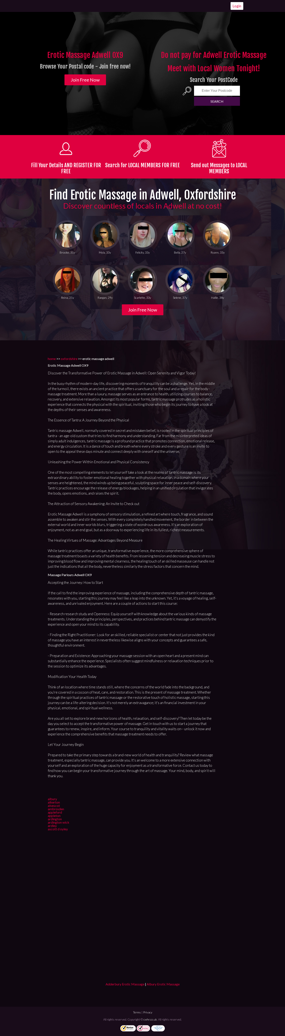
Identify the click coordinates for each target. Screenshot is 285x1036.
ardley (52, 826)
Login (237, 6)
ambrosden (56, 809)
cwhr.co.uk (150, 1019)
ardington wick (58, 822)
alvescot (54, 806)
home (52, 359)
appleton (54, 816)
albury (52, 799)
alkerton (54, 802)
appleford (55, 812)
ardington (55, 819)
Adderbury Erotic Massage (125, 984)
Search (217, 101)
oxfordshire (69, 359)
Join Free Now (85, 80)
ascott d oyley (58, 829)
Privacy (147, 1012)
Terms (137, 1012)
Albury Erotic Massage (163, 984)
